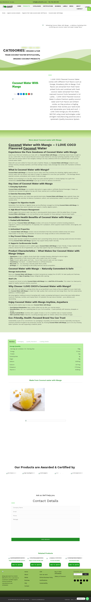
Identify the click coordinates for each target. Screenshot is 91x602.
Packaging (21, 341)
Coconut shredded (55, 560)
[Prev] (85, 13)
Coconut (15, 145)
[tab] (12, 342)
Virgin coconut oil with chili (36, 560)
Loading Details (44, 341)
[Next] (88, 13)
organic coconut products (26, 59)
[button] (89, 9)
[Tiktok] (87, 580)
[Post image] (13, 473)
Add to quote (17, 565)
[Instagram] (81, 583)
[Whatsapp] (87, 598)
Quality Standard (32, 341)
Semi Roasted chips (74, 560)
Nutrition (12, 341)
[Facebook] (75, 580)
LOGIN (87, 7)
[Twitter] (78, 580)
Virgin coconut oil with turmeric (17, 560)
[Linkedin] (84, 580)
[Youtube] (81, 580)
